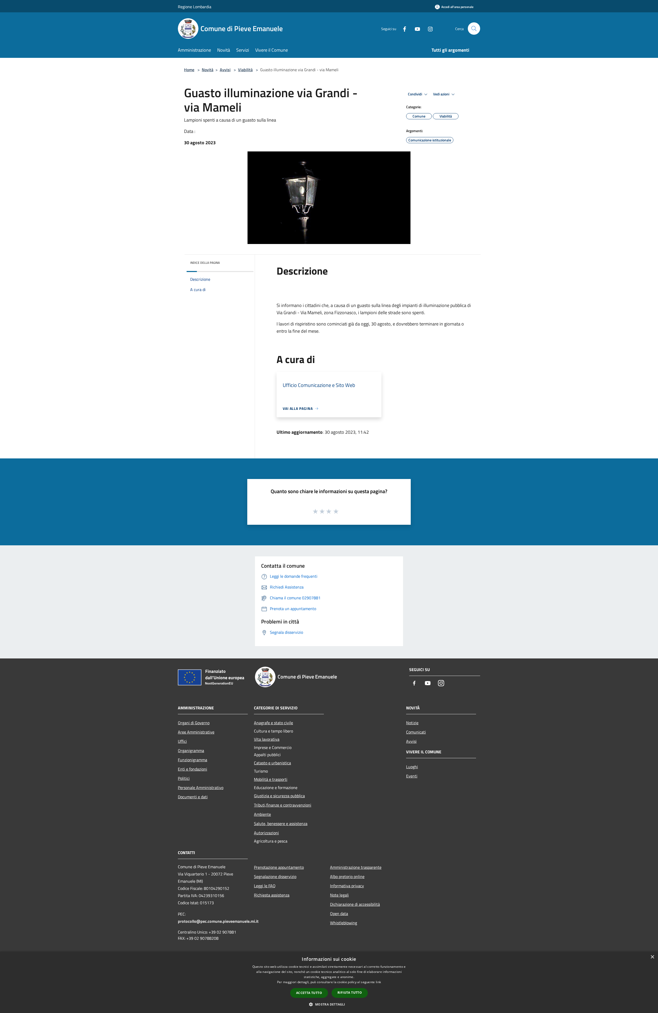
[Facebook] (402, 28)
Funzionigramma (192, 760)
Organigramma (191, 750)
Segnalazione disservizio (275, 876)
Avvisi (225, 70)
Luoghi (412, 767)
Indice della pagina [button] (205, 262)
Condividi (415, 94)
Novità (207, 70)
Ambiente (262, 814)
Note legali (339, 895)
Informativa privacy (347, 886)
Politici (184, 778)
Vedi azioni (441, 94)
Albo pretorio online (347, 876)
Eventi (411, 776)
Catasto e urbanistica (272, 763)
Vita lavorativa (266, 739)
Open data (339, 913)
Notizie (412, 723)
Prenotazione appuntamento (279, 867)
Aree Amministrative (196, 732)
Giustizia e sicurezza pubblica (279, 796)
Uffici (182, 741)
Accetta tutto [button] (309, 993)
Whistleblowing (343, 923)
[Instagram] (428, 28)
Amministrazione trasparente (355, 867)
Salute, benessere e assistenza (280, 823)
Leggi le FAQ (265, 886)
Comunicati (416, 732)
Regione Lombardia (194, 7)
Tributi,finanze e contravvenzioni (282, 805)
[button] (329, 1004)
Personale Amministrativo (200, 787)
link (378, 982)
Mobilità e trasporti (270, 779)
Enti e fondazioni (192, 769)
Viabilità (245, 70)
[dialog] (329, 982)
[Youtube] (415, 28)
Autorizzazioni (266, 833)
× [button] (652, 957)
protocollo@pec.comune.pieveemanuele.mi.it (218, 921)
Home (189, 70)
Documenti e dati (193, 797)
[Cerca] (474, 28)
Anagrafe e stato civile (273, 723)
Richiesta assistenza (271, 895)
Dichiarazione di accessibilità (355, 904)
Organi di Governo (193, 723)
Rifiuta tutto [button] (349, 992)
